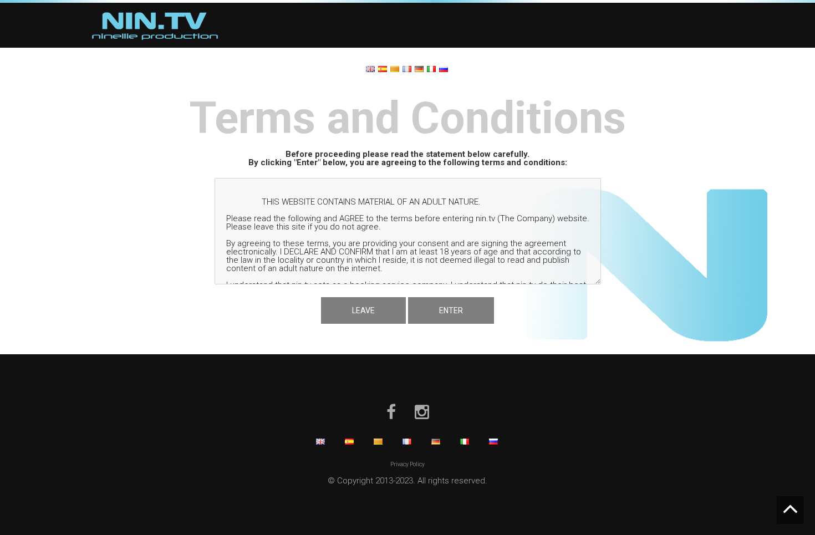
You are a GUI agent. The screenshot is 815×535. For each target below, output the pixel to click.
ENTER (451, 310)
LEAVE (363, 310)
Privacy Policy (407, 464)
